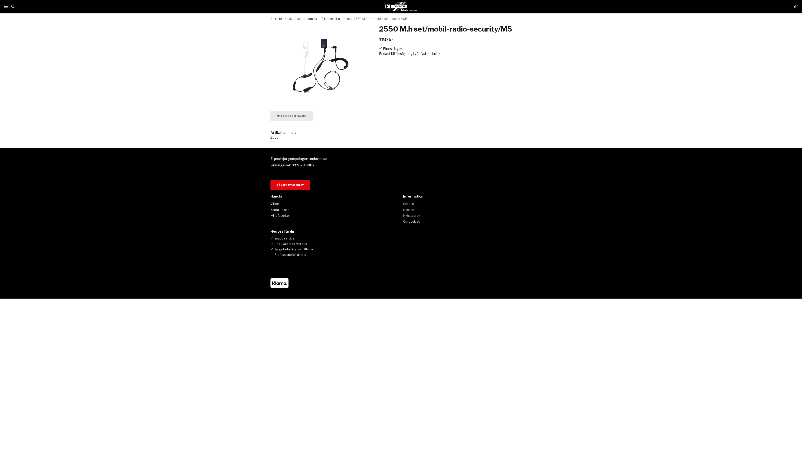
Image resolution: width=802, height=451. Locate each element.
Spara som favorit (293, 115)
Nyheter (409, 210)
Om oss (408, 204)
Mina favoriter (280, 216)
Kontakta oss (279, 210)
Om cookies (411, 221)
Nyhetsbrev (411, 216)
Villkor (274, 204)
